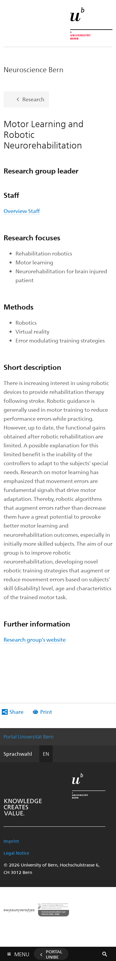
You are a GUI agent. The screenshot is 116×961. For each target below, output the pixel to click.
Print (46, 711)
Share (16, 711)
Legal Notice (16, 853)
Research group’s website (35, 639)
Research (33, 98)
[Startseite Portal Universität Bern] (91, 23)
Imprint (11, 841)
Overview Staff (22, 210)
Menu (21, 953)
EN (46, 753)
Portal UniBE (54, 954)
